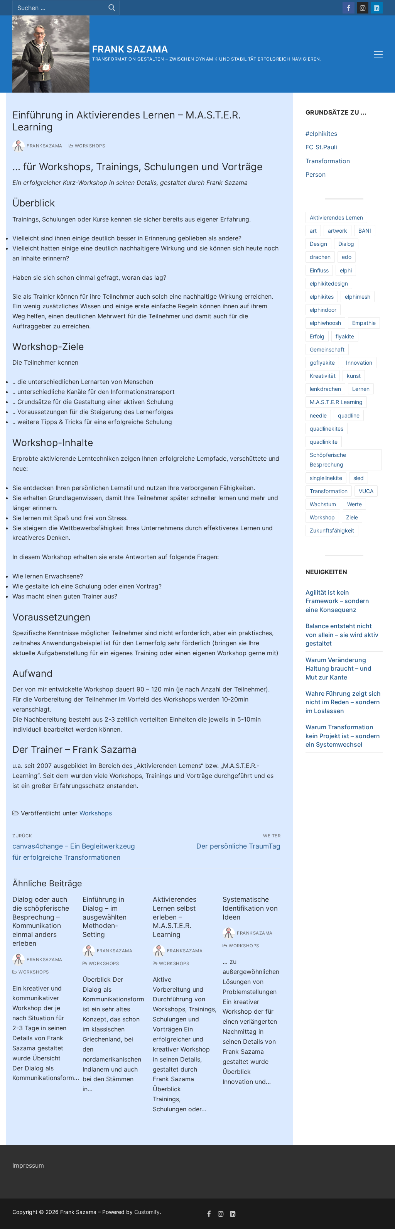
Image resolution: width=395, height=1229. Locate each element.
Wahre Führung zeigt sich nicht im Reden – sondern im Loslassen (343, 702)
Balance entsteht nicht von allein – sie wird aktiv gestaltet (342, 634)
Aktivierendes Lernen (336, 217)
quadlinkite (324, 441)
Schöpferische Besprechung (328, 459)
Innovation (359, 362)
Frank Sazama (130, 49)
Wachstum (323, 504)
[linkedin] (233, 1214)
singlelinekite (326, 478)
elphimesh (357, 296)
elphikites (322, 296)
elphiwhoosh (325, 323)
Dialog (346, 243)
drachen (320, 257)
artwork (337, 230)
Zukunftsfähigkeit (332, 530)
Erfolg (317, 336)
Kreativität (323, 375)
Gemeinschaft (327, 349)
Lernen (361, 388)
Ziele (352, 517)
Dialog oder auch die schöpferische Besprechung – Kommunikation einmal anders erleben (40, 921)
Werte (354, 504)
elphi (346, 270)
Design (318, 243)
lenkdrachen (325, 388)
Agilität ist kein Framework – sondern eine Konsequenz (337, 601)
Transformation (328, 161)
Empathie (364, 323)
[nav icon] (378, 54)
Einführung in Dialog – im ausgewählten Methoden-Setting (105, 916)
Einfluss (319, 270)
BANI (364, 230)
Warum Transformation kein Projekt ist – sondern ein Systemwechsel (343, 735)
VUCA (366, 491)
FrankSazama (44, 146)
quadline (349, 415)
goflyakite (322, 362)
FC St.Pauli (321, 147)
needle (318, 415)
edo (346, 257)
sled (358, 478)
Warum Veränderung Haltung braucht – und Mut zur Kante (338, 668)
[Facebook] (348, 8)
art (313, 230)
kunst (354, 375)
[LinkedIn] (377, 8)
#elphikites (321, 133)
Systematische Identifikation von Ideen (250, 908)
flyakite (345, 336)
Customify (147, 1212)
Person (316, 174)
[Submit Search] (112, 8)
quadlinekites (326, 428)
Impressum (28, 1165)
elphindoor (323, 309)
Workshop (322, 517)
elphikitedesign (329, 283)
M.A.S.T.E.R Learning (336, 402)
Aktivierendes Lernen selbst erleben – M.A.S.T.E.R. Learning (174, 916)
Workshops (89, 146)
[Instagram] (363, 8)
